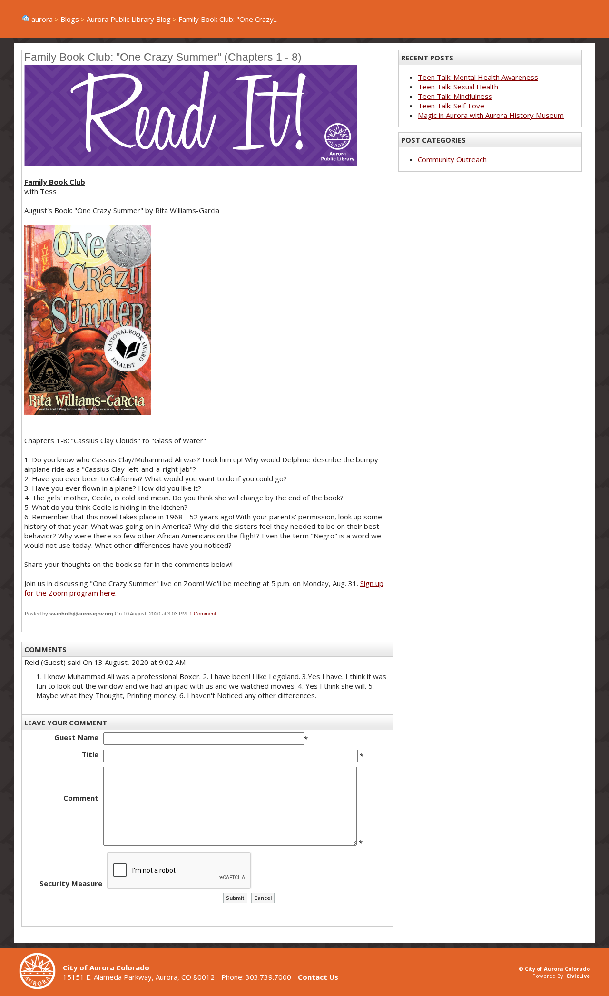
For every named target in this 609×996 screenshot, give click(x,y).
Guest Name (76, 737)
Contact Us (318, 977)
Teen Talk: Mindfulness (455, 96)
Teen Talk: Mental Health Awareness (478, 77)
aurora (42, 19)
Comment (80, 797)
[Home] (41, 986)
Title (90, 754)
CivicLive (578, 975)
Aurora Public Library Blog (129, 19)
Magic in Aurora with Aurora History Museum (491, 115)
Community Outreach (452, 159)
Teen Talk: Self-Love (451, 105)
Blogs (69, 19)
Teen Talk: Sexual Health (458, 86)
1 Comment (202, 613)
